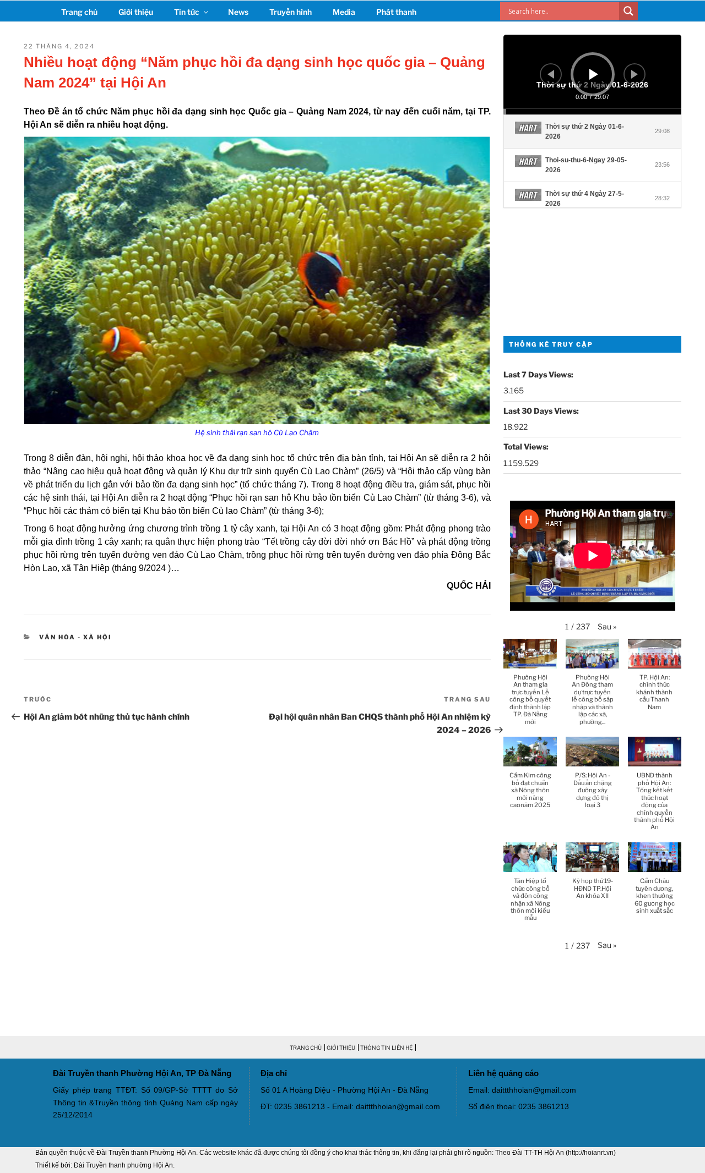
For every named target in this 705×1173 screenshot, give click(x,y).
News (238, 12)
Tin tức (186, 12)
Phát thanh (396, 12)
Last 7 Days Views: (539, 374)
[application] (592, 74)
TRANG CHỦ (306, 1047)
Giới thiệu (135, 12)
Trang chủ (79, 12)
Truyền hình (290, 12)
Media (344, 12)
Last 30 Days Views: (542, 410)
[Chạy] (593, 74)
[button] (607, 627)
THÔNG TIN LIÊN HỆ (386, 1047)
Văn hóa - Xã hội (75, 637)
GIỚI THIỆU (341, 1047)
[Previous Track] (550, 74)
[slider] (592, 111)
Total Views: (526, 446)
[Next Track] (634, 74)
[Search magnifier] (628, 11)
